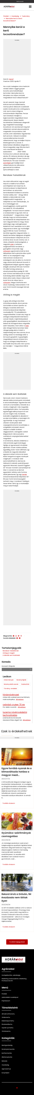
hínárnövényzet (11, 694)
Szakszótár (25, 684)
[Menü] (30, 6)
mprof (11, 79)
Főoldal (6, 16)
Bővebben (20, 699)
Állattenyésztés (7, 1057)
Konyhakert (5, 1073)
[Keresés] (30, 669)
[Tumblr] (21, 636)
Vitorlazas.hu (6, 1031)
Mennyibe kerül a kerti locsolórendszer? (12, 19)
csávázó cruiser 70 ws (14, 704)
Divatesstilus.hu (7, 1024)
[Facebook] (14, 636)
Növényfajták (21, 680)
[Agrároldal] (9, 6)
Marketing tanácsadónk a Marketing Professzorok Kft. (14, 980)
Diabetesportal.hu (8, 1021)
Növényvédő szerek (11, 684)
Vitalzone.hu (6, 1017)
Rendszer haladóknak (11, 651)
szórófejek (7, 163)
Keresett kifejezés (8, 666)
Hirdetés (17, 40)
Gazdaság (15, 16)
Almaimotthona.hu (8, 1014)
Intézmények (9, 680)
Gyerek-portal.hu (7, 1028)
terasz (24, 474)
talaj (27, 326)
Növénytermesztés (8, 1049)
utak (12, 244)
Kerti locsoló (20, 1)
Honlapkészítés (7, 975)
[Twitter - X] (19, 636)
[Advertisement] (17, 58)
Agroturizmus (6, 1069)
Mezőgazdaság (7, 1045)
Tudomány (26, 16)
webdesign (16, 975)
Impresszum (6, 1001)
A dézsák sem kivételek (11, 655)
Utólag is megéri (9, 653)
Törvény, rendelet (10, 688)
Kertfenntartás (7, 1053)
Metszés (4, 1061)
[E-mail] (16, 636)
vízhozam (6, 251)
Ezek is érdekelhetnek (16, 731)
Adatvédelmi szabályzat (10, 997)
